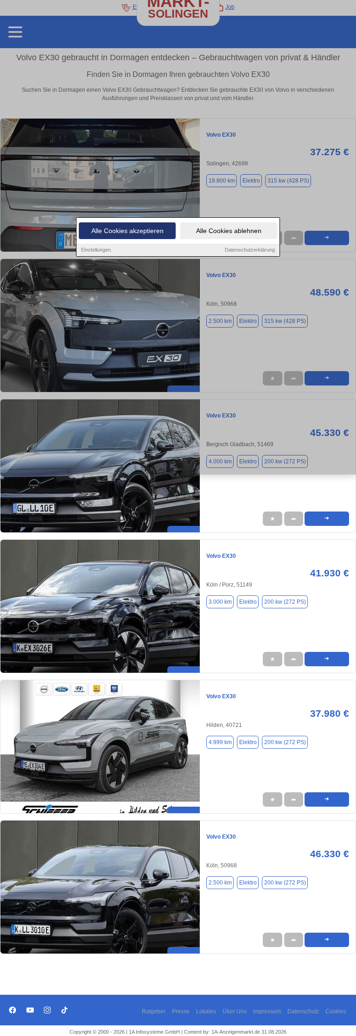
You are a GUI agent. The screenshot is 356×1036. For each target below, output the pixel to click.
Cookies (335, 1011)
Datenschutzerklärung (250, 250)
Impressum (267, 1011)
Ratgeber (153, 1011)
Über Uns (234, 1011)
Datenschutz (303, 1011)
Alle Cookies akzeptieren (127, 230)
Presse (181, 1011)
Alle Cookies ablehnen (228, 230)
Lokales (206, 1011)
